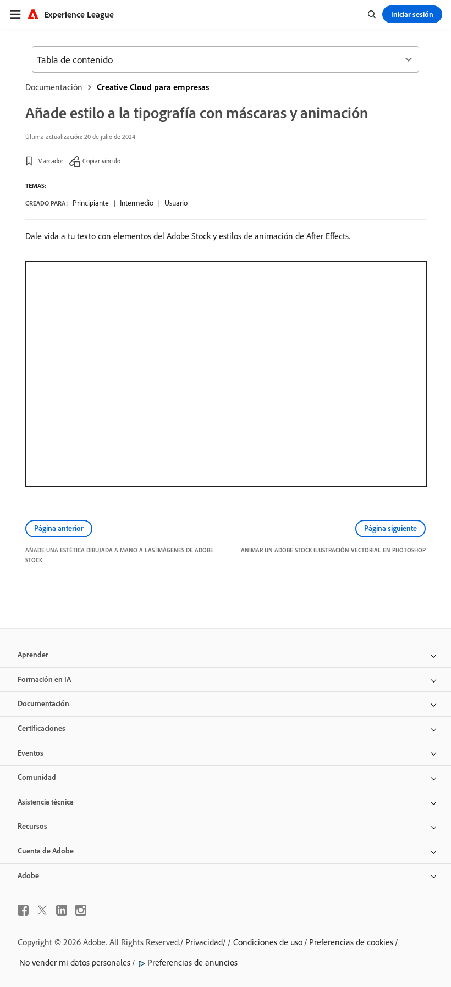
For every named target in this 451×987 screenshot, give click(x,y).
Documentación (53, 86)
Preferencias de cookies (351, 941)
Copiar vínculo (101, 161)
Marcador (50, 161)
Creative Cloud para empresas (153, 86)
